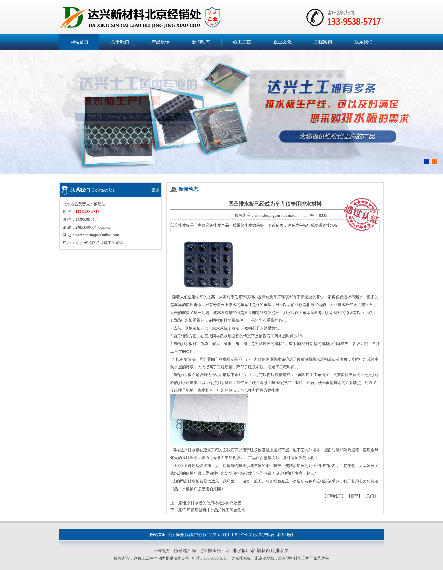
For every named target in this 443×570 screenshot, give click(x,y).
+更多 (154, 190)
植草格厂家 (185, 550)
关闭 (370, 496)
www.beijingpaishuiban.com (97, 235)
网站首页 (79, 42)
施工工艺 (242, 42)
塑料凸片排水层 (273, 550)
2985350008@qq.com (92, 227)
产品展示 (160, 42)
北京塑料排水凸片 (293, 558)
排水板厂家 (243, 550)
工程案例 (323, 42)
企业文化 (282, 42)
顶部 (354, 496)
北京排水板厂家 (214, 550)
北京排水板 (241, 558)
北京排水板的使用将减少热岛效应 (212, 503)
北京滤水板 (264, 558)
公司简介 (176, 534)
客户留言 (267, 534)
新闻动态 (201, 42)
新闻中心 (194, 534)
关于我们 (120, 42)
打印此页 (334, 496)
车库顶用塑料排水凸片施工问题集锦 (214, 510)
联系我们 (363, 42)
